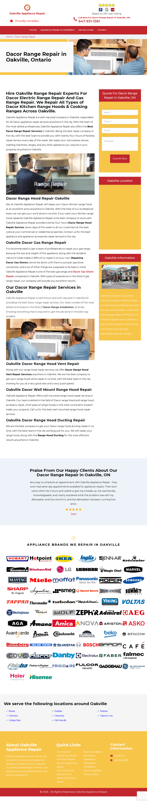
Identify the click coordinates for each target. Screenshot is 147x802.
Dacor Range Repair (25, 36)
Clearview (13, 715)
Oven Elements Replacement (65, 772)
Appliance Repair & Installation (57, 29)
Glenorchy (59, 715)
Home (33, 29)
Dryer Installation (93, 751)
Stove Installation (93, 770)
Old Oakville (60, 720)
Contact (101, 29)
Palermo (104, 711)
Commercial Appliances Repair (67, 753)
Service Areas (86, 29)
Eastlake (58, 711)
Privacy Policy (91, 774)
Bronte (12, 711)
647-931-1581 (89, 21)
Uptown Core (106, 715)
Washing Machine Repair (66, 780)
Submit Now (120, 158)
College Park (15, 720)
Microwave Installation (89, 757)
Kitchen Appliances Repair (67, 765)
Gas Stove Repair (66, 759)
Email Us (119, 755)
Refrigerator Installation (90, 765)
